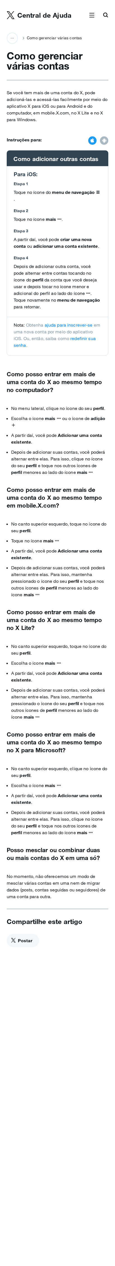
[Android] (104, 141)
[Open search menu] (105, 15)
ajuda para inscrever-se (69, 325)
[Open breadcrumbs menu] (12, 38)
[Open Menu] (91, 15)
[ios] (92, 141)
